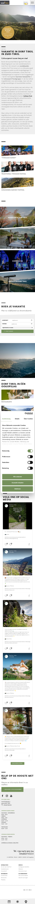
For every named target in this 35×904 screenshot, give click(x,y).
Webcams (20, 869)
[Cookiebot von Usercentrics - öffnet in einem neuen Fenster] (25, 413)
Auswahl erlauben (17, 482)
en (30, 890)
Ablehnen (17, 489)
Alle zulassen (17, 476)
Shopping (3, 879)
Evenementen (4, 875)
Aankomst (5, 320)
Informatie (4, 873)
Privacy (15, 857)
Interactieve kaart (22, 871)
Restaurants (4, 877)
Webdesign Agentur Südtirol (3, 890)
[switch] (30, 456)
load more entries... (17, 763)
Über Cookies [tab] (28, 419)
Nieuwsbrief (4, 871)
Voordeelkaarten (5, 869)
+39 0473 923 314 (7, 804)
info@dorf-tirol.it (26, 854)
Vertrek (4, 323)
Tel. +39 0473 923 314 (24, 851)
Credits (19, 857)
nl (33, 890)
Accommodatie (22, 873)
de (24, 890)
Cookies (24, 857)
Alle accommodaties (23, 875)
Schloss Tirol (27, 96)
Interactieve (4, 865)
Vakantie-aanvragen (23, 877)
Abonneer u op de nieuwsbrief (13, 789)
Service (20, 865)
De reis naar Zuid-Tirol (6, 867)
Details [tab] (17, 419)
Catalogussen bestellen (23, 867)
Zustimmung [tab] (6, 419)
